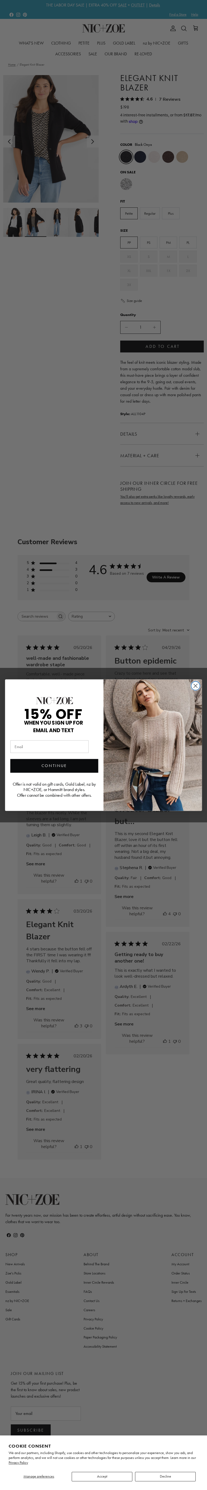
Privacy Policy (18, 1462)
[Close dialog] (195, 685)
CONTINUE (54, 765)
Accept (102, 1476)
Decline (165, 1476)
